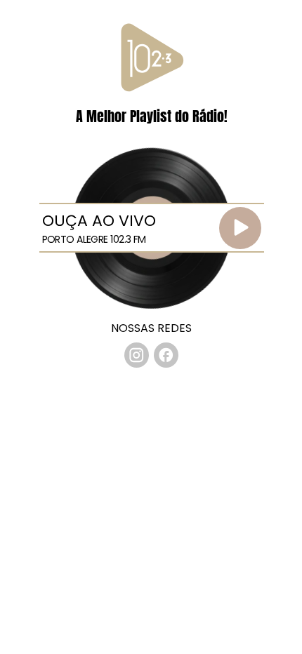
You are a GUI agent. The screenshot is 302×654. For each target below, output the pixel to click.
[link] (137, 355)
